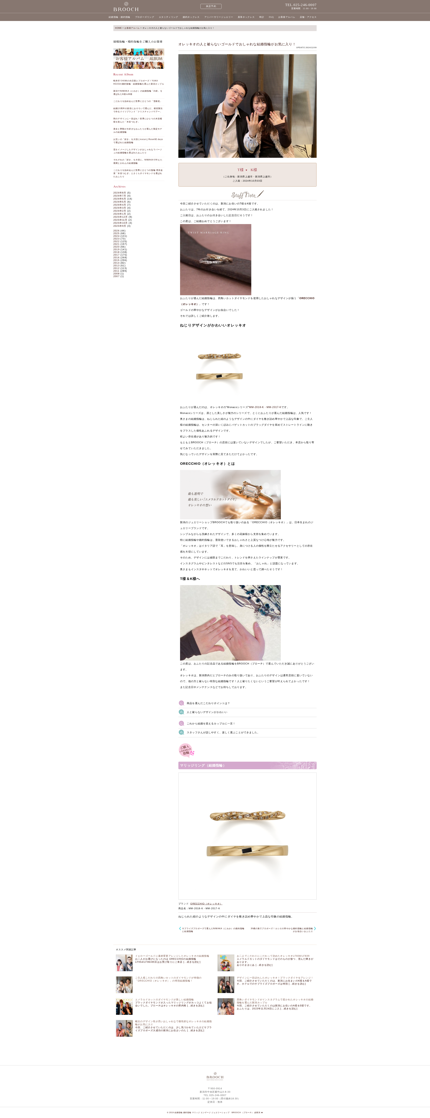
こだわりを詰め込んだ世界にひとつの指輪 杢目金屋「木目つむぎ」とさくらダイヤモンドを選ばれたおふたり (138, 173)
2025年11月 (120, 220)
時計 (261, 17)
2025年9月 (119, 226)
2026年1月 (119, 213)
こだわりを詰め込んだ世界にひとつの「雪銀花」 (137, 101)
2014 (116, 262)
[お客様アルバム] (138, 59)
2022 (116, 241)
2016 (116, 257)
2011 (116, 271)
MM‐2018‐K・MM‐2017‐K (265, 407)
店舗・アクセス (308, 17)
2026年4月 (119, 204)
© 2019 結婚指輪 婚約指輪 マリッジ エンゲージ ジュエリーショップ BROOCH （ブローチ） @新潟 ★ (215, 1112)
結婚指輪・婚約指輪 (119, 17)
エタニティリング (168, 17)
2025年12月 (120, 217)
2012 (116, 268)
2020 (116, 246)
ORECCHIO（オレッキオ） (206, 903)
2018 (116, 252)
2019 (116, 249)
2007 (116, 276)
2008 (116, 273)
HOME (118, 28)
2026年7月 (119, 195)
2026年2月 (119, 210)
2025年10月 (120, 223)
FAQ (271, 17)
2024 (116, 236)
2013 (116, 265)
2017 (116, 254)
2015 (116, 260)
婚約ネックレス (191, 17)
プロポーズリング (144, 17)
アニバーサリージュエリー (218, 17)
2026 (116, 230)
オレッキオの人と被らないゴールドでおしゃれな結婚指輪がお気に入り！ (237, 44)
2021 (116, 244)
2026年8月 (119, 192)
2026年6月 (119, 198)
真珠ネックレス (246, 17)
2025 (116, 233)
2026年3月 (119, 207)
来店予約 (211, 6)
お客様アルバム (286, 17)
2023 (116, 238)
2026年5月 (119, 201)
